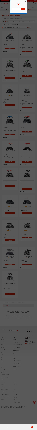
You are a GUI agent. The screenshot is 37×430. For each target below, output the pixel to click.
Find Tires (23, 9)
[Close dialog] (25, 2)
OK (31, 426)
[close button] (35, 425)
